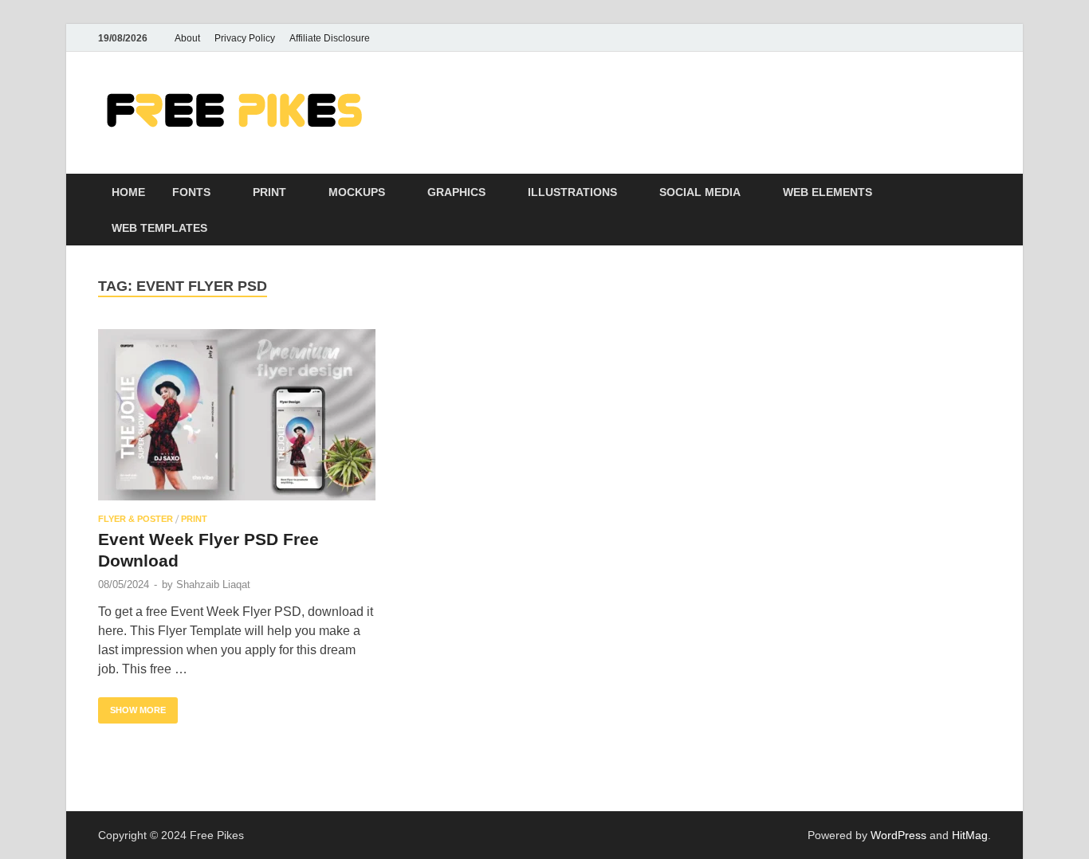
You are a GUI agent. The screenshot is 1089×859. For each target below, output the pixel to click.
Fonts (191, 192)
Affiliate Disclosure (329, 38)
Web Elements (827, 192)
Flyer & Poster (135, 519)
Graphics (456, 192)
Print (269, 192)
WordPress (898, 835)
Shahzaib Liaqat (213, 584)
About (187, 38)
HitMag (970, 835)
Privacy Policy (244, 38)
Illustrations (572, 192)
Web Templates (159, 228)
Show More (132, 706)
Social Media (700, 192)
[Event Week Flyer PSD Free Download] (236, 414)
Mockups (356, 192)
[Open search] (983, 192)
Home (128, 192)
